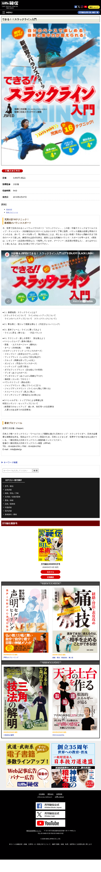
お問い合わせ (59, 797)
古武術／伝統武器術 (12, 496)
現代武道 (8, 510)
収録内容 (9, 209)
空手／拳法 (9, 486)
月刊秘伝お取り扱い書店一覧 (88, 12)
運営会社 (50, 794)
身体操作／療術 (11, 514)
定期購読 (50, 577)
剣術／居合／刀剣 (12, 493)
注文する (50, 572)
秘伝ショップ (94, 7)
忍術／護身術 (10, 503)
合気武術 (8, 489)
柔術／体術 (9, 500)
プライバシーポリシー (44, 797)
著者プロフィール (12, 212)
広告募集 (42, 794)
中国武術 (8, 507)
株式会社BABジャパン (33, 831)
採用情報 (59, 794)
